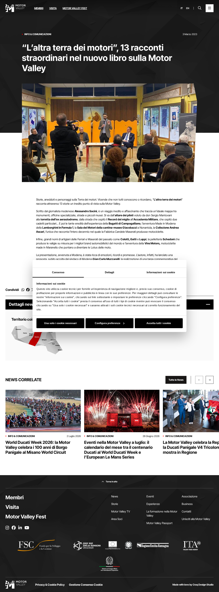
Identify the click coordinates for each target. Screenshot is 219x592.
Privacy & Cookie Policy (50, 584)
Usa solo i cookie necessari (60, 323)
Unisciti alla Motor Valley (196, 519)
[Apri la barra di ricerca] (199, 8)
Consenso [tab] (58, 272)
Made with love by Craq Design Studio (193, 584)
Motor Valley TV (120, 511)
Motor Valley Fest (75, 8)
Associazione (189, 496)
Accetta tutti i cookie (158, 323)
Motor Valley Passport (159, 523)
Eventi (150, 496)
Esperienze (153, 504)
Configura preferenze (107, 323)
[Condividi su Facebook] (28, 290)
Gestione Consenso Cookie (86, 584)
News (114, 496)
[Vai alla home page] (15, 8)
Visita (53, 8)
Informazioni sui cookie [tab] (161, 272)
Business (187, 504)
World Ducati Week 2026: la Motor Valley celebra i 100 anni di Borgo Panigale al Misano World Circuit (37, 447)
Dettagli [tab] (109, 272)
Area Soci (116, 519)
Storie (114, 504)
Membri (38, 8)
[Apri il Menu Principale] (210, 8)
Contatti (186, 511)
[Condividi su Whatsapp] (22, 290)
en (187, 8)
